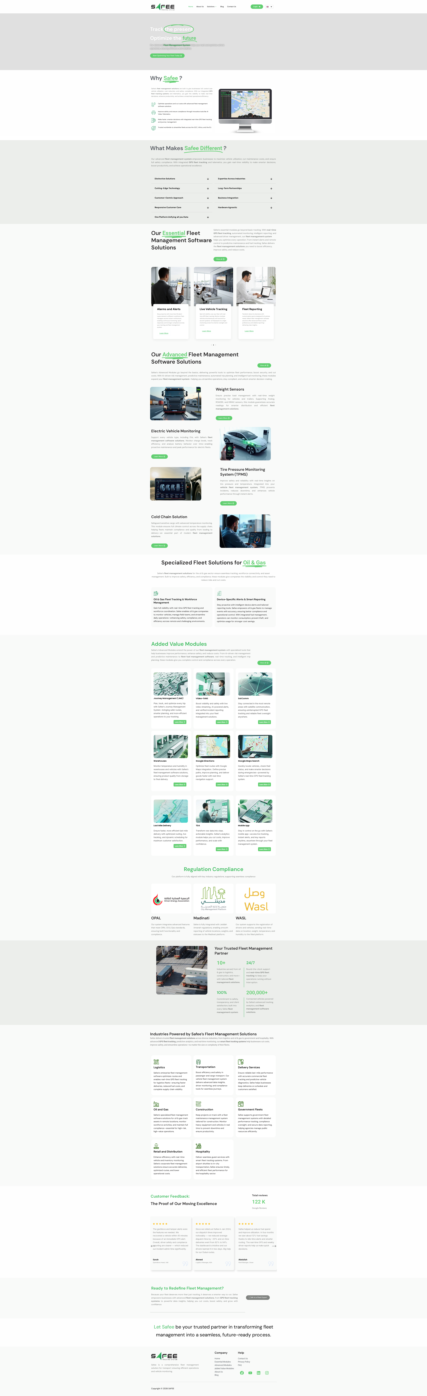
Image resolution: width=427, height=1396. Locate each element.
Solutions (211, 6)
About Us (200, 6)
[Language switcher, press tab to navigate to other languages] (269, 6)
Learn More (206, 331)
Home (190, 6)
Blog (222, 6)
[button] (153, 1246)
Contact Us (231, 6)
